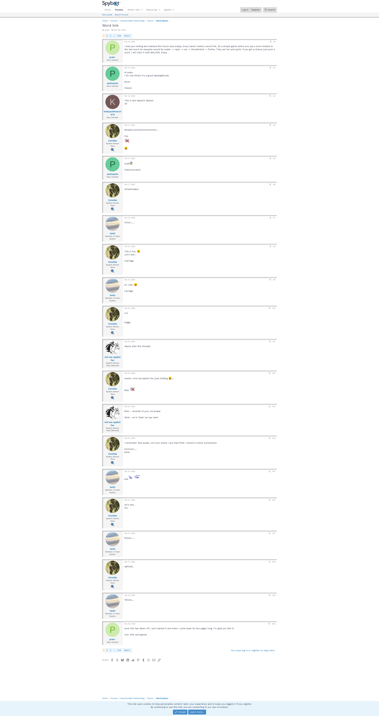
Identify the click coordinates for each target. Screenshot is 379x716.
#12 (273, 373)
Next (126, 36)
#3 (274, 96)
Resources (151, 9)
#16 (273, 500)
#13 (273, 406)
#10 (273, 308)
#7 (274, 218)
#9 (274, 280)
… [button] (114, 36)
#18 (273, 562)
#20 (273, 624)
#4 (274, 125)
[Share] (270, 41)
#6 (274, 184)
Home (107, 9)
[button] (142, 10)
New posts (107, 15)
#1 (274, 42)
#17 (273, 533)
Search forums (121, 15)
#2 (274, 68)
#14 (273, 438)
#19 (273, 595)
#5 (274, 158)
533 (119, 36)
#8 (274, 246)
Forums (119, 9)
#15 (273, 471)
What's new (133, 9)
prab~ (107, 30)
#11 (274, 342)
